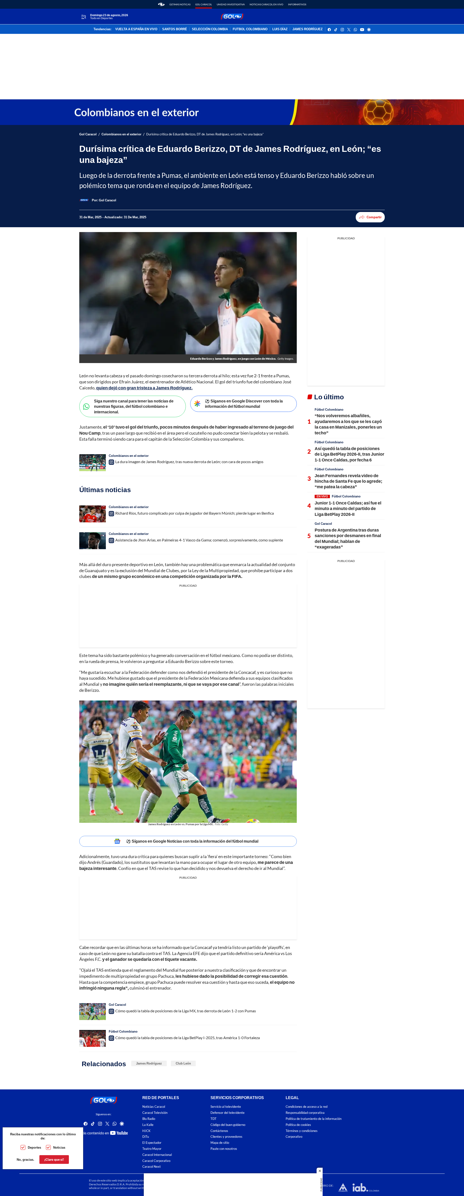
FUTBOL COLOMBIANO (250, 29)
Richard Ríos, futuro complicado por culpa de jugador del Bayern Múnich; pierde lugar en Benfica (194, 513)
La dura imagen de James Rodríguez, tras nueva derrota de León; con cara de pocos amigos (189, 461)
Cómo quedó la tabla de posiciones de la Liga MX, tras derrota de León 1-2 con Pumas (185, 1010)
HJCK (146, 1130)
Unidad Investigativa (231, 4)
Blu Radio (148, 1118)
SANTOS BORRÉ (174, 29)
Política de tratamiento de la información (313, 1118)
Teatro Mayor (151, 1148)
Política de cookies (298, 1124)
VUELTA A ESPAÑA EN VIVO (136, 29)
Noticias (59, 1147)
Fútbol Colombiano (123, 1031)
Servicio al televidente (225, 1106)
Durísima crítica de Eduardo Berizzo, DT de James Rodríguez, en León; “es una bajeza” (205, 134)
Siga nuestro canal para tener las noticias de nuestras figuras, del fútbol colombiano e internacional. (134, 406)
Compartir (374, 217)
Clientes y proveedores (226, 1136)
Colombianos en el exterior (121, 134)
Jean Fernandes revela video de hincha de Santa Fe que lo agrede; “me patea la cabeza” (348, 481)
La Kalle (147, 1124)
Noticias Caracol (153, 1106)
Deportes (34, 1147)
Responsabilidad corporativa (305, 1112)
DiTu (145, 1136)
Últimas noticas (179, 4)
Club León (183, 1063)
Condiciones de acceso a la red (306, 1106)
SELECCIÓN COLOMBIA (210, 29)
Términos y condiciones (302, 1130)
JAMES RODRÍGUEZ (307, 29)
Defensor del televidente (227, 1112)
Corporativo (294, 1136)
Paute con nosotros (223, 1148)
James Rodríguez (149, 1063)
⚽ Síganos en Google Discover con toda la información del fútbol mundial (244, 404)
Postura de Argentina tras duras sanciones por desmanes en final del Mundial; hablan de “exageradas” (348, 538)
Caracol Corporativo (156, 1160)
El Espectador (151, 1142)
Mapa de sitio (219, 1142)
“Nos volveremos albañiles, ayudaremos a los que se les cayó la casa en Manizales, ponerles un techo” (348, 424)
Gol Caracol (203, 4)
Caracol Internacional (157, 1154)
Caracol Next (151, 1166)
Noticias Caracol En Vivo (266, 4)
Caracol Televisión (154, 1112)
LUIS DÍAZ (280, 29)
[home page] (161, 4)
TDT (213, 1118)
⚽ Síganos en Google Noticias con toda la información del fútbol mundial (192, 841)
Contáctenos (219, 1130)
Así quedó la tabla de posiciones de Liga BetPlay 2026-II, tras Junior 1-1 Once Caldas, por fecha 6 (349, 454)
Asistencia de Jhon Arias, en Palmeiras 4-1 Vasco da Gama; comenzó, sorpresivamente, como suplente (199, 540)
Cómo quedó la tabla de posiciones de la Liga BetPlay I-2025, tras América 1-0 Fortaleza (187, 1037)
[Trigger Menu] (83, 17)
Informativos (297, 4)
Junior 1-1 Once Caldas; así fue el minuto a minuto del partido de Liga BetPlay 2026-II (348, 508)
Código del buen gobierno (227, 1124)
